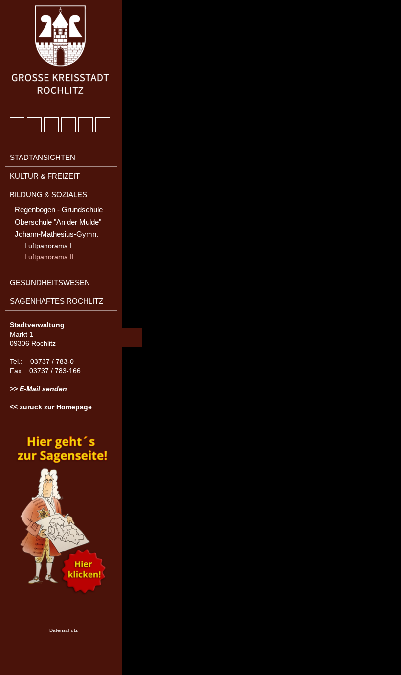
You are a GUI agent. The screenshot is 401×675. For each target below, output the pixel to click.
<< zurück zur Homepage (51, 407)
